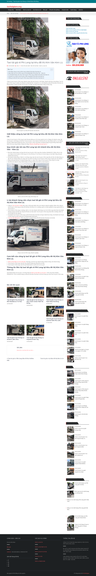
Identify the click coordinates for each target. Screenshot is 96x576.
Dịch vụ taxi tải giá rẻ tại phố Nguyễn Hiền (81, 446)
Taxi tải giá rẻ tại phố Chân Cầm (82, 342)
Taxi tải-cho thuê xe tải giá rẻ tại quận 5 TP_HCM (82, 350)
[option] (34, 1)
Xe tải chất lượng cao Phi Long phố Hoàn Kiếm (81, 516)
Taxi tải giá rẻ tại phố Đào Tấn (81, 316)
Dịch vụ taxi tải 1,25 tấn (41, 551)
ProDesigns (86, 573)
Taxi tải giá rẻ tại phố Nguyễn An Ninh (80, 471)
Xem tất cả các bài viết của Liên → (25, 350)
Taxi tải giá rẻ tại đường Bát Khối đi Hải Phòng (82, 268)
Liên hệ (81, 9)
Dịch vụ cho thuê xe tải (41, 547)
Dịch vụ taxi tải (27, 9)
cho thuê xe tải (37, 9)
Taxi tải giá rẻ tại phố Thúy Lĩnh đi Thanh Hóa (82, 398)
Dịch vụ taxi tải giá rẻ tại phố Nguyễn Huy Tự (81, 437)
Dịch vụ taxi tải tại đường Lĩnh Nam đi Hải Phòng (81, 285)
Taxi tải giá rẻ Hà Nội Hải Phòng (81, 415)
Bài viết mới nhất (25, 65)
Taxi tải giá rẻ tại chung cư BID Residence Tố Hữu (15, 300)
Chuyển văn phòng (54, 9)
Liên (17, 65)
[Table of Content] (51, 70)
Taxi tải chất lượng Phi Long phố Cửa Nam (80, 302)
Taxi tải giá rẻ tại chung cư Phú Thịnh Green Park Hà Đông (35, 301)
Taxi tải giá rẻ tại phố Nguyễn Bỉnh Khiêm (80, 462)
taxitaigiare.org (14, 6)
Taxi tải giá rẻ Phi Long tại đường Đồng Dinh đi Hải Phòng (81, 382)
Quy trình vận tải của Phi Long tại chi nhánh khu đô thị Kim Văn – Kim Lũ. (27, 73)
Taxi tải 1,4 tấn (38, 556)
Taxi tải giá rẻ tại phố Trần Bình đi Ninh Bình (81, 277)
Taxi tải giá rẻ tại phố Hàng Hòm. (82, 325)
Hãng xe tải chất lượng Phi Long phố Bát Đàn (77, 508)
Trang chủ (11, 9)
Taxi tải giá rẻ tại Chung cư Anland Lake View (15, 338)
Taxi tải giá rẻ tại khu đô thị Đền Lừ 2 (51, 358)
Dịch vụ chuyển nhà (40, 561)
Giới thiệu (18, 9)
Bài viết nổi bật (34, 65)
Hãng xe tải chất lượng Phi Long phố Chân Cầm (78, 500)
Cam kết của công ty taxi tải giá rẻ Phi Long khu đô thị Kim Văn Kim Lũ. (26, 76)
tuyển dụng (73, 9)
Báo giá (45, 9)
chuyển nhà (65, 9)
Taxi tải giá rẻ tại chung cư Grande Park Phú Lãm (26, 1)
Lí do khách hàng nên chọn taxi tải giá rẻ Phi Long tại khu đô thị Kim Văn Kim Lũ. (29, 74)
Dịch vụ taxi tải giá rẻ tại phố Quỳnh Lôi (81, 454)
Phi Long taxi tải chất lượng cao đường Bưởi (82, 492)
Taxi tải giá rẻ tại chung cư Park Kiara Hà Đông (54, 300)
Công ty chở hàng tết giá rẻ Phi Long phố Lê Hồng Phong (82, 526)
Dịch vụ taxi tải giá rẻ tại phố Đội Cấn (81, 358)
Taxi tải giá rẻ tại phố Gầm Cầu (81, 333)
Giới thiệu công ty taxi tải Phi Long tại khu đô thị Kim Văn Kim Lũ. (24, 71)
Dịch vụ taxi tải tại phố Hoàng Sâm (80, 429)
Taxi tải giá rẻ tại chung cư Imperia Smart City (35, 338)
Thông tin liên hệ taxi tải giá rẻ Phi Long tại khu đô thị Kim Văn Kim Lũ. (26, 78)
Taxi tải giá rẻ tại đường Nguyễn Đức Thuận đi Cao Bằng (81, 261)
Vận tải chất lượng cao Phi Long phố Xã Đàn (81, 294)
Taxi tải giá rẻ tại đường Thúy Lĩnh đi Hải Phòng (81, 373)
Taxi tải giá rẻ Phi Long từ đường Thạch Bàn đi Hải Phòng (81, 390)
